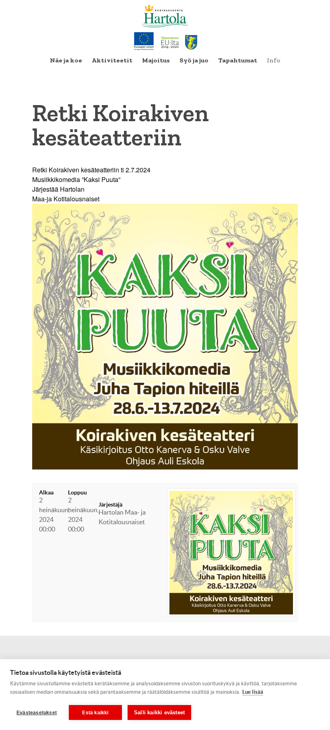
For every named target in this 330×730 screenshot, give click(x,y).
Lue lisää (252, 692)
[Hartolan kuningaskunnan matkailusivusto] (165, 16)
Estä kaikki (95, 713)
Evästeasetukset (36, 713)
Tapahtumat (237, 60)
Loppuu (77, 492)
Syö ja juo (193, 60)
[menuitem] (66, 60)
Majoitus (156, 60)
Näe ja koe (66, 60)
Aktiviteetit (112, 60)
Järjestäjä (110, 504)
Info (273, 60)
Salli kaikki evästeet (159, 712)
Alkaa (46, 492)
